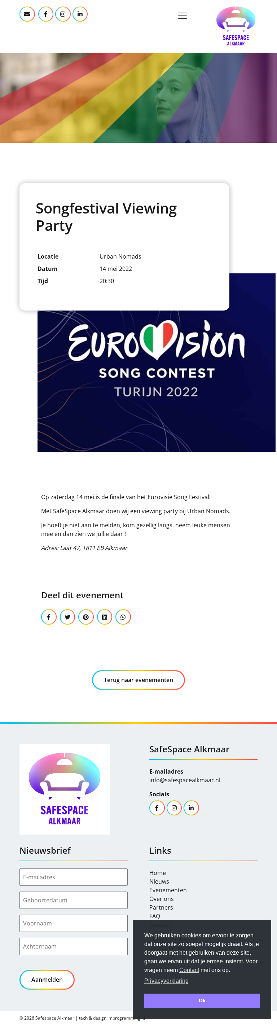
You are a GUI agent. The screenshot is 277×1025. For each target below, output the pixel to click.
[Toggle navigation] (182, 16)
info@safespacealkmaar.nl (184, 780)
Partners (161, 907)
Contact (189, 970)
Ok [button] (202, 1000)
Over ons (161, 899)
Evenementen (168, 890)
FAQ (154, 916)
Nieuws (159, 881)
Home (157, 873)
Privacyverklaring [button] (166, 981)
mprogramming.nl (127, 1018)
